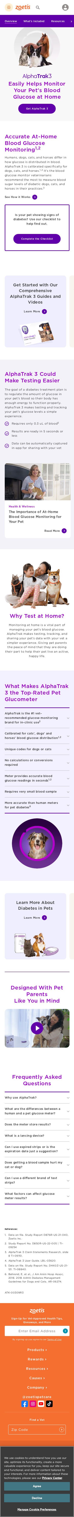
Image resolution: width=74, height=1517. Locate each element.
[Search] (38, 7)
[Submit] (61, 1429)
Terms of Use (54, 1339)
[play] (37, 1028)
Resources (58, 21)
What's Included (34, 21)
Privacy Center (52, 1478)
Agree (37, 1486)
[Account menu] (65, 7)
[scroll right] (69, 21)
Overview (11, 21)
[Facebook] (24, 1406)
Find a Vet (37, 1420)
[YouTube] (41, 1406)
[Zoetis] (22, 7)
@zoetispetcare (37, 1397)
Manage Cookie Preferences (36, 1509)
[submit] (65, 1330)
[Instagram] (33, 1406)
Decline (37, 1498)
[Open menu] (9, 7)
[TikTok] (49, 1406)
